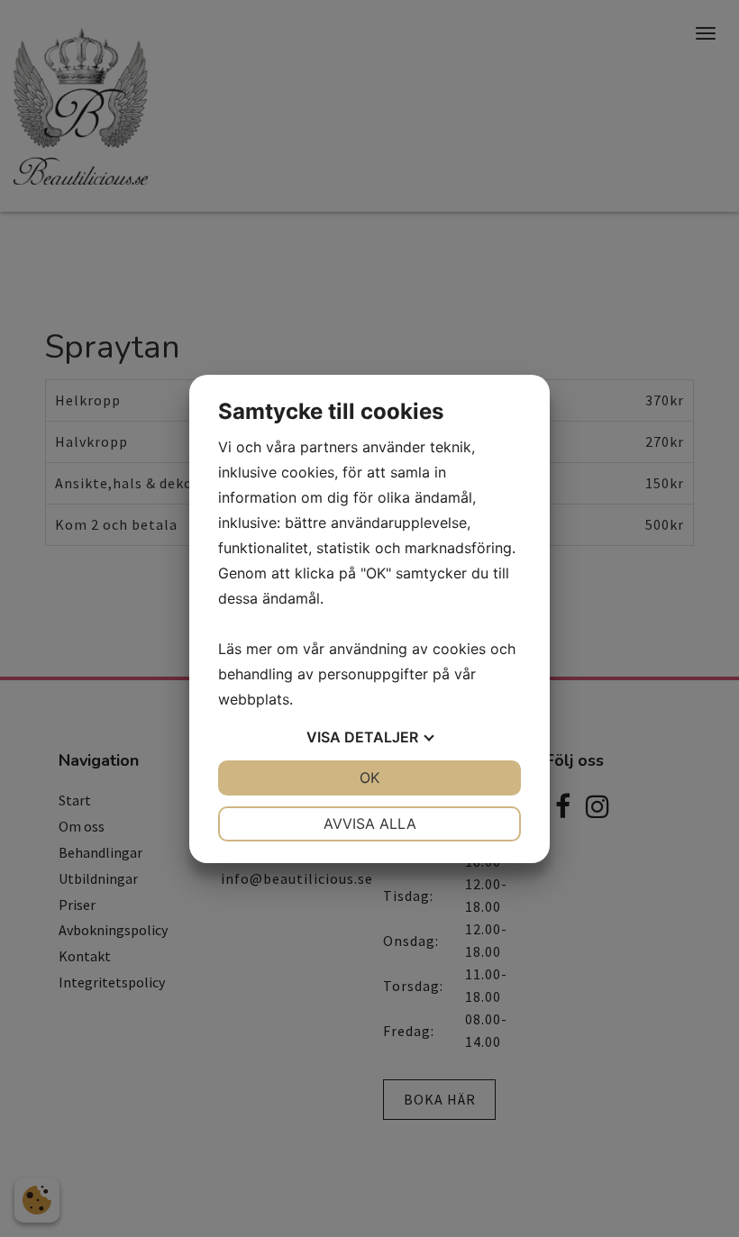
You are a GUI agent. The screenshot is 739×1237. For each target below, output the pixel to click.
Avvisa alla (370, 823)
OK (369, 778)
